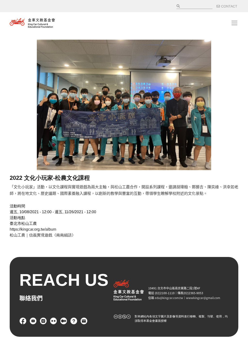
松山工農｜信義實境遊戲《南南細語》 (43, 235)
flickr (53, 321)
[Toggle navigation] (234, 23)
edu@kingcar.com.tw (169, 298)
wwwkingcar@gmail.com (203, 298)
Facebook (23, 321)
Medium (63, 321)
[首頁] (32, 23)
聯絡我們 (84, 321)
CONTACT (229, 6)
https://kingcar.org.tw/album (33, 229)
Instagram (43, 321)
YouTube (33, 321)
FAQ (74, 321)
